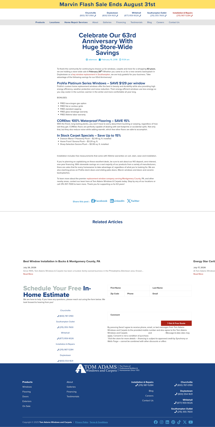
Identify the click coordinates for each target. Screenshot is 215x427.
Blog (149, 22)
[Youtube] (191, 422)
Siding (143, 306)
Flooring (115, 310)
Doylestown (110, 14)
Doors (130, 306)
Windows (115, 306)
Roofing (156, 306)
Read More (28, 274)
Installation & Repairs (183, 14)
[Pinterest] (173, 422)
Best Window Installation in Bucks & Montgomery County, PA (61, 261)
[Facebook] (156, 422)
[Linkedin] (167, 422)
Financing (121, 22)
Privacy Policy (158, 332)
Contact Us (174, 22)
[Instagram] (162, 422)
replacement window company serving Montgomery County (114, 178)
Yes (137, 299)
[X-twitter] (185, 422)
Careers (160, 22)
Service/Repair (174, 306)
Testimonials (137, 22)
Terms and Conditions (138, 332)
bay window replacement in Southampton (91, 74)
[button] (100, 201)
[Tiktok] (179, 422)
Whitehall (132, 14)
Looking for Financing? (118, 299)
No (147, 299)
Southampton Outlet (156, 14)
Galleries (107, 22)
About (95, 22)
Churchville (88, 14)
